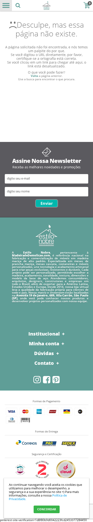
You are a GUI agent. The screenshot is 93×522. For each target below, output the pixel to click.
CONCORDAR (46, 509)
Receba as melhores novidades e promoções (46, 167)
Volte (34, 76)
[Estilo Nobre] (47, 5)
